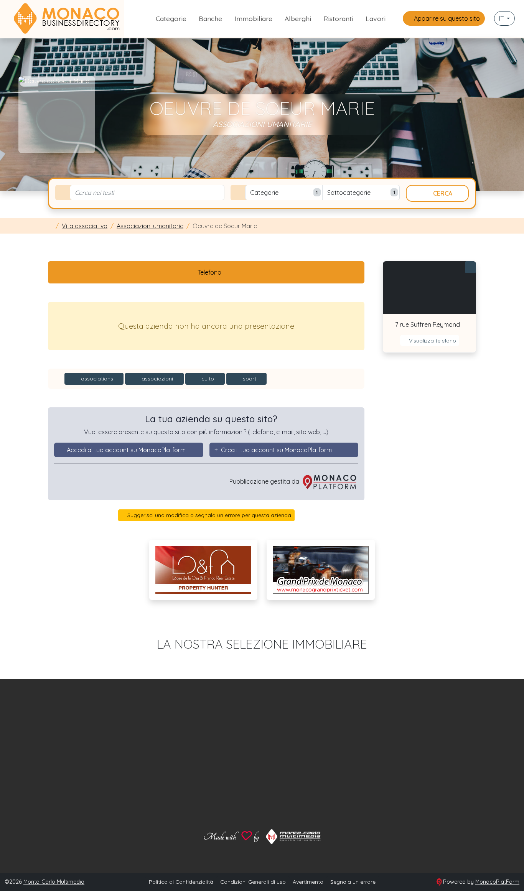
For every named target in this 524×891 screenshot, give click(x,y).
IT (502, 18)
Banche (210, 18)
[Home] (50, 226)
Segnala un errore (353, 881)
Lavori (376, 18)
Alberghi (298, 18)
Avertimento (308, 881)
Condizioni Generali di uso (253, 881)
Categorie (171, 18)
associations (96, 378)
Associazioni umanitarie (150, 226)
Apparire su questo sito (446, 18)
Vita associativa (84, 226)
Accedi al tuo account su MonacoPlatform (126, 450)
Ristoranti (338, 18)
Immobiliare (253, 18)
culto (207, 378)
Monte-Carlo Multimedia (53, 881)
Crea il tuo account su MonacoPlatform (276, 450)
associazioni (156, 378)
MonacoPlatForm (497, 881)
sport (248, 378)
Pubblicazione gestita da (265, 481)
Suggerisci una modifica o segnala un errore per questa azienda (208, 515)
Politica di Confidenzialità (181, 881)
